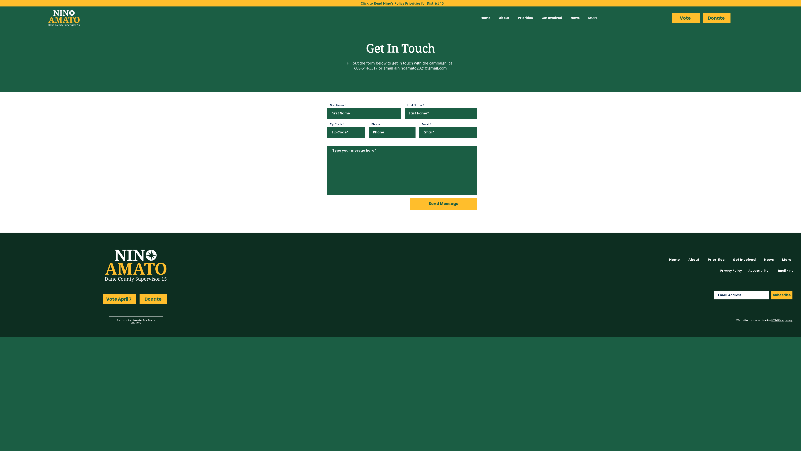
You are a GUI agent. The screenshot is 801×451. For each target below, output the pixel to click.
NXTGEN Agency (781, 320)
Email (425, 124)
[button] (505, 18)
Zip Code (336, 124)
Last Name (414, 105)
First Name (337, 105)
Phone (376, 124)
